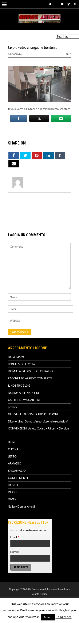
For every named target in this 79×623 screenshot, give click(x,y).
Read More (64, 617)
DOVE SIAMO (16, 357)
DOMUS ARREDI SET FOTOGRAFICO (31, 371)
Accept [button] (48, 617)
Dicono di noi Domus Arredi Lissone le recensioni (38, 421)
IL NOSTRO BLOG (19, 385)
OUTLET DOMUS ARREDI (24, 399)
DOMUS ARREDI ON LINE (24, 392)
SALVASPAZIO (17, 470)
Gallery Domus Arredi (21, 506)
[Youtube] (62, 4)
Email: (14, 537)
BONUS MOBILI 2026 (21, 364)
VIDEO (12, 492)
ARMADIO (14, 463)
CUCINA (13, 449)
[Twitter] (50, 4)
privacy (12, 407)
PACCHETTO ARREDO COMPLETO (30, 378)
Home (11, 442)
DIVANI (12, 499)
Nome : (15, 551)
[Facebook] (56, 4)
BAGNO (13, 485)
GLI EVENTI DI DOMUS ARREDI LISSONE (33, 414)
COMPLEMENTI (18, 478)
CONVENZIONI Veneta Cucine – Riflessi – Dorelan (38, 428)
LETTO (12, 456)
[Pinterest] (75, 4)
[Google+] (68, 4)
